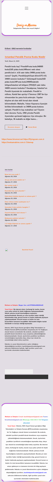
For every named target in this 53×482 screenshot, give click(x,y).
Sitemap (29, 142)
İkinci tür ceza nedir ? (12, 174)
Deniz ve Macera (26, 25)
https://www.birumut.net (12, 139)
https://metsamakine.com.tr (14, 142)
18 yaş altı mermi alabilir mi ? (15, 180)
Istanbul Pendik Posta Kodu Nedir (25, 56)
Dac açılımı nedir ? (11, 185)
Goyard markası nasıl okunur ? (15, 212)
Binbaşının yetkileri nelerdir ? (15, 218)
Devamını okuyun (15, 127)
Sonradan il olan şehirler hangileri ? (17, 207)
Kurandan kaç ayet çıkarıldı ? (15, 191)
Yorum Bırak (32, 127)
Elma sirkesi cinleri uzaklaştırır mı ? (17, 202)
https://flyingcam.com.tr (33, 139)
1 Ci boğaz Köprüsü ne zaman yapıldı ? (18, 223)
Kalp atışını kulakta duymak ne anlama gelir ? (20, 196)
